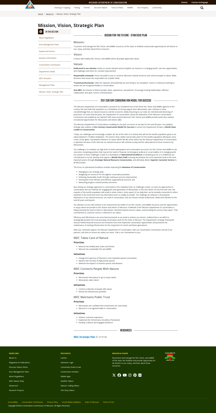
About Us (50, 14)
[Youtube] (125, 376)
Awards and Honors (47, 51)
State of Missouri (92, 402)
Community (157, 7)
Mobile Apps (66, 376)
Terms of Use (108, 402)
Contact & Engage (200, 2)
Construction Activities (70, 372)
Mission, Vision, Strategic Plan (51, 92)
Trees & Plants (117, 7)
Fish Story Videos (67, 390)
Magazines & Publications (19, 362)
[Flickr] (140, 376)
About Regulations (46, 38)
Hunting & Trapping (62, 7)
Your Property (142, 7)
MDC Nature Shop (16, 381)
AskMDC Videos (67, 381)
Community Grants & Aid (71, 367)
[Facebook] (119, 376)
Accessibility (13, 402)
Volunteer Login (67, 362)
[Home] (30, 7)
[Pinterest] (135, 376)
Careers (64, 358)
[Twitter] (114, 376)
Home (40, 14)
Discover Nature (100, 7)
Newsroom (13, 385)
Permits (87, 7)
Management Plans (47, 85)
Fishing (77, 7)
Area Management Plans (49, 44)
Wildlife (130, 7)
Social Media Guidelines (71, 402)
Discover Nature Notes (18, 367)
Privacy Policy (52, 402)
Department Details (47, 71)
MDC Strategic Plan (84, 336)
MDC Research (45, 78)
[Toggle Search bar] (202, 8)
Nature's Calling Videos (70, 385)
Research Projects (16, 390)
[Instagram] (130, 376)
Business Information (47, 58)
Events (184, 2)
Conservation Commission (49, 65)
